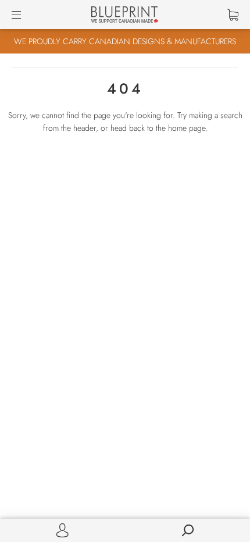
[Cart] (232, 14)
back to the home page (167, 128)
